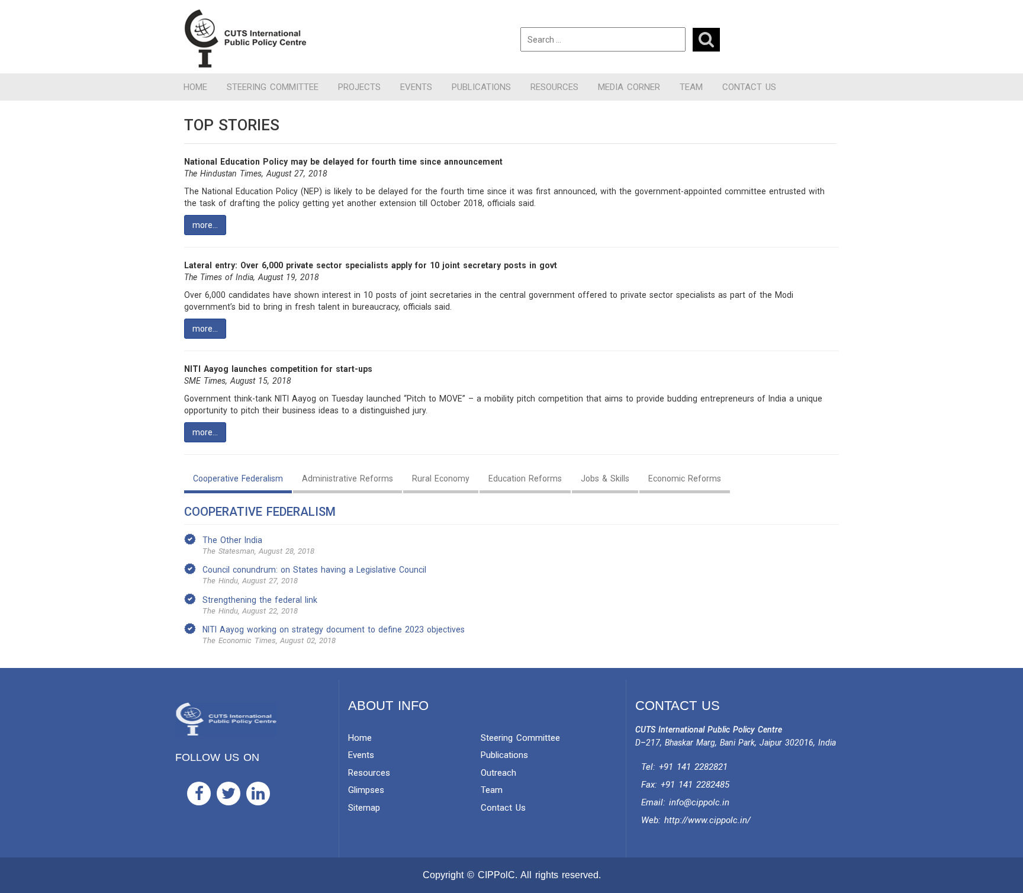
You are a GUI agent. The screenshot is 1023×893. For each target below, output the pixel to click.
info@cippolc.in (699, 802)
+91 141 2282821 (693, 767)
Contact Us (749, 87)
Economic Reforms (684, 478)
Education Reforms (525, 478)
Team (691, 87)
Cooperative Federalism (238, 478)
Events (416, 87)
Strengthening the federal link (259, 600)
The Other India (232, 540)
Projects (359, 87)
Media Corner (629, 87)
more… (205, 225)
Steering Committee (273, 87)
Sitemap (364, 807)
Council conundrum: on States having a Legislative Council (314, 569)
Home (195, 87)
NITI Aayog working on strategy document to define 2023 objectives (333, 629)
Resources (554, 87)
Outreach (498, 772)
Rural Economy (440, 478)
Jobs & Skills (605, 478)
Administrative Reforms (347, 478)
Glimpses (366, 790)
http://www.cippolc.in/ (707, 820)
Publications (481, 87)
